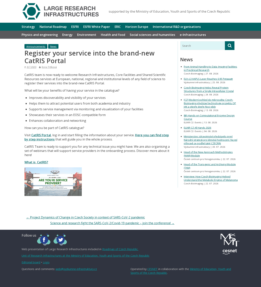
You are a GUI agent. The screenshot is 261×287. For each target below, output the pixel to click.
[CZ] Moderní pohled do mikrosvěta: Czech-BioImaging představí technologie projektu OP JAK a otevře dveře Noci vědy (210, 103)
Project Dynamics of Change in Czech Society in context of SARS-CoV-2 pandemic (85, 217)
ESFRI (75, 27)
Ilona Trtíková (49, 67)
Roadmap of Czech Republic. (120, 249)
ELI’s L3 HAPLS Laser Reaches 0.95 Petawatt (208, 79)
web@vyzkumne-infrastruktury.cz (76, 269)
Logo (46, 262)
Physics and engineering (40, 35)
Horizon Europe (136, 27)
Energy (67, 35)
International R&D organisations (177, 27)
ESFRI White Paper (96, 27)
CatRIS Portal (41, 135)
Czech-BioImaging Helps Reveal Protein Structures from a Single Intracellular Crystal (209, 89)
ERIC (118, 27)
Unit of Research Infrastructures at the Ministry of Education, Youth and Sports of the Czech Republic (85, 255)
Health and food (113, 35)
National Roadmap (53, 27)
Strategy (28, 27)
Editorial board (31, 262)
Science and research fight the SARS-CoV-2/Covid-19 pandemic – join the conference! (112, 223)
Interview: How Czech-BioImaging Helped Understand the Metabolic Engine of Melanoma (211, 178)
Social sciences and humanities (152, 35)
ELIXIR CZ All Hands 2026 (197, 127)
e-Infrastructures (193, 35)
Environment (86, 35)
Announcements (35, 46)
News (53, 46)
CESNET (152, 269)
